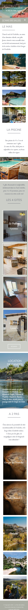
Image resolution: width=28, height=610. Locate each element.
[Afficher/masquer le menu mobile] (25, 20)
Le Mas (14, 14)
